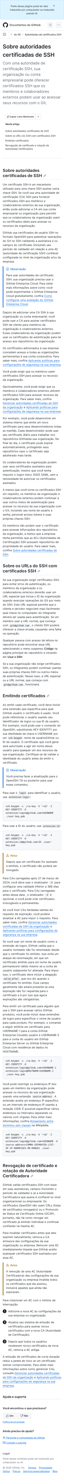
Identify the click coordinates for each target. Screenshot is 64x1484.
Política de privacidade (14, 1422)
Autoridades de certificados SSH (43, 34)
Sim (11, 1415)
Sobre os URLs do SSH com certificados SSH (30, 568)
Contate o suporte (16, 1442)
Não (26, 1415)
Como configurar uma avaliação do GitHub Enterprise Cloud (29, 300)
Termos (32, 1467)
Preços (16, 1471)
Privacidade (45, 1467)
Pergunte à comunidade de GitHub (25, 1437)
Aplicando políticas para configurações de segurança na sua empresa (32, 1381)
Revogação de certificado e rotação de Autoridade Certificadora (30, 1170)
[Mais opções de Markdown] (38, 116)
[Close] (54, 6)
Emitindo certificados (24, 695)
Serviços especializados (36, 1471)
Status (6, 1471)
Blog (55, 1471)
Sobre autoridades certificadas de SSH (22, 173)
